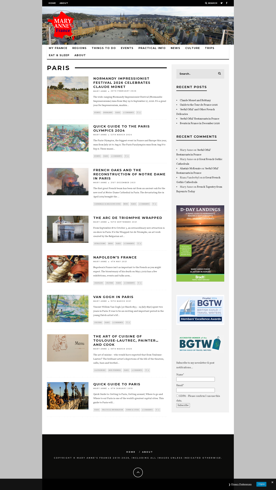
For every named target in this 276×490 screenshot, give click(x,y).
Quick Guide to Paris (116, 384)
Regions (79, 48)
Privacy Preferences (241, 484)
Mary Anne (100, 91)
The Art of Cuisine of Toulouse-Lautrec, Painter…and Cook (126, 340)
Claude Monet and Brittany (195, 100)
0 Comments (128, 113)
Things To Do (104, 48)
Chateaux (98, 283)
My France (58, 48)
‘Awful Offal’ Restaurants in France (199, 119)
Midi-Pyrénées (115, 370)
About (64, 3)
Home (52, 3)
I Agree (261, 484)
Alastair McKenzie (190, 168)
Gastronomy (100, 370)
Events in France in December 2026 (200, 123)
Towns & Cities (132, 410)
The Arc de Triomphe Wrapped (127, 218)
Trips (210, 48)
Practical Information (112, 410)
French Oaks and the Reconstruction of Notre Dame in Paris (129, 174)
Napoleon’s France (115, 257)
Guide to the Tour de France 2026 (199, 105)
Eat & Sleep (59, 55)
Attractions (99, 244)
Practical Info (152, 48)
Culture (192, 48)
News (175, 48)
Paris (117, 113)
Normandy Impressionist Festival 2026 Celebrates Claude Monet (121, 83)
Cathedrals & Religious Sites (107, 204)
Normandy (107, 113)
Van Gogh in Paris (113, 297)
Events (127, 48)
